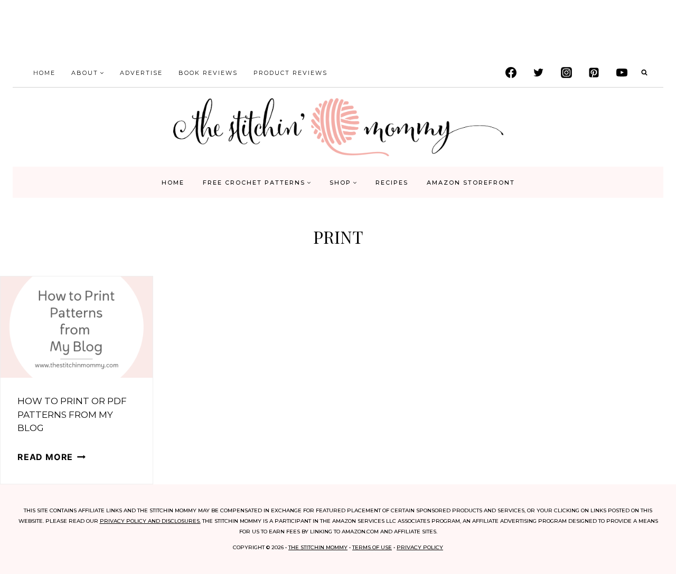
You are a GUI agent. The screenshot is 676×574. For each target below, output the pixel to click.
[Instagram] (566, 73)
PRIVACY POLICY (420, 547)
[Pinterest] (594, 73)
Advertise (141, 72)
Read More (51, 457)
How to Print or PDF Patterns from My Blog (72, 414)
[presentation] (77, 327)
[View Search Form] (644, 72)
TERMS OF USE (372, 547)
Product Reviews (290, 72)
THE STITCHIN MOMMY (318, 547)
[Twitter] (539, 73)
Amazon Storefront (471, 182)
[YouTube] (622, 73)
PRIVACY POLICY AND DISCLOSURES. (150, 521)
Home (44, 72)
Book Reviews (208, 72)
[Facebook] (511, 73)
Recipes (391, 182)
